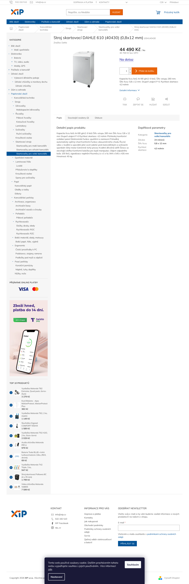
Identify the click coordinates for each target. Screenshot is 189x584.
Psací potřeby (21, 261)
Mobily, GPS (19, 66)
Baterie (17, 57)
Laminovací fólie (23, 161)
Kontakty (104, 2)
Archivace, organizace (25, 201)
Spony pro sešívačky (25, 177)
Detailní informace (128, 90)
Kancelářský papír (23, 185)
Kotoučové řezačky (25, 121)
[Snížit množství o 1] (130, 72)
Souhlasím (133, 564)
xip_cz (58, 527)
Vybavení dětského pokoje (26, 77)
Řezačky (20, 113)
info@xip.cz (60, 514)
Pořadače (20, 213)
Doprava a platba (83, 2)
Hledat (116, 12)
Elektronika (16, 53)
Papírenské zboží (19, 93)
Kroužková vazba (24, 137)
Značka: (60, 42)
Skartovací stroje (24, 141)
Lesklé (19, 165)
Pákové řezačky (23, 117)
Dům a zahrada (18, 89)
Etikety (18, 193)
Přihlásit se (127, 543)
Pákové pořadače (24, 217)
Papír (16, 181)
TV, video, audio (21, 62)
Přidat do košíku (146, 71)
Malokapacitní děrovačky (28, 109)
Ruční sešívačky (23, 133)
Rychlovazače (22, 221)
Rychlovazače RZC (25, 233)
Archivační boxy (23, 205)
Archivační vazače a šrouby (29, 209)
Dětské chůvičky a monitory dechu (31, 81)
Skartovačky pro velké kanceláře (31, 153)
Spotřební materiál (23, 157)
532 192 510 (61, 519)
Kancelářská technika (24, 97)
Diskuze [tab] (98, 117)
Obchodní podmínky (93, 525)
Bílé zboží (15, 46)
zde (50, 569)
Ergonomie (20, 245)
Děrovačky (21, 105)
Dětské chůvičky (23, 86)
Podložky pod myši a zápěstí (29, 257)
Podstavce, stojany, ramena (29, 253)
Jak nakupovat (91, 521)
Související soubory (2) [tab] (78, 117)
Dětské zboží (17, 73)
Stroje (17, 101)
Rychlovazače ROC (25, 229)
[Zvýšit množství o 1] (130, 69)
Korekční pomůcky (24, 265)
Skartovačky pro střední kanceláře (32, 149)
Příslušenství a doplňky (26, 169)
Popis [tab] (59, 117)
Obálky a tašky (22, 189)
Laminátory (21, 125)
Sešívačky (20, 129)
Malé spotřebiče (21, 49)
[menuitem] (14, 21)
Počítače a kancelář (20, 69)
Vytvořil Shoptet (172, 577)
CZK (162, 2)
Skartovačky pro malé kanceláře (31, 145)
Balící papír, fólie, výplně (27, 241)
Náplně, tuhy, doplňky (26, 269)
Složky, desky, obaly (25, 225)
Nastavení (56, 576)
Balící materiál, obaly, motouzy (29, 237)
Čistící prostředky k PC (26, 249)
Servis (87, 535)
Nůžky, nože (20, 273)
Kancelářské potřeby (24, 197)
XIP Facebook (61, 523)
